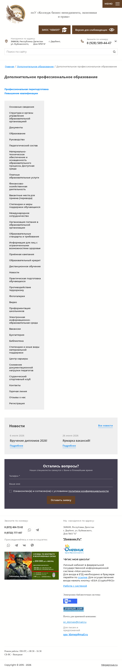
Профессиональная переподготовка (26, 89)
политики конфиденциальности (88, 491)
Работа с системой (75, 585)
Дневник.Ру (72, 539)
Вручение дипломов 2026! (28, 440)
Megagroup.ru (109, 664)
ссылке (82, 577)
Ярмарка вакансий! (76, 440)
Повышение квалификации (21, 93)
